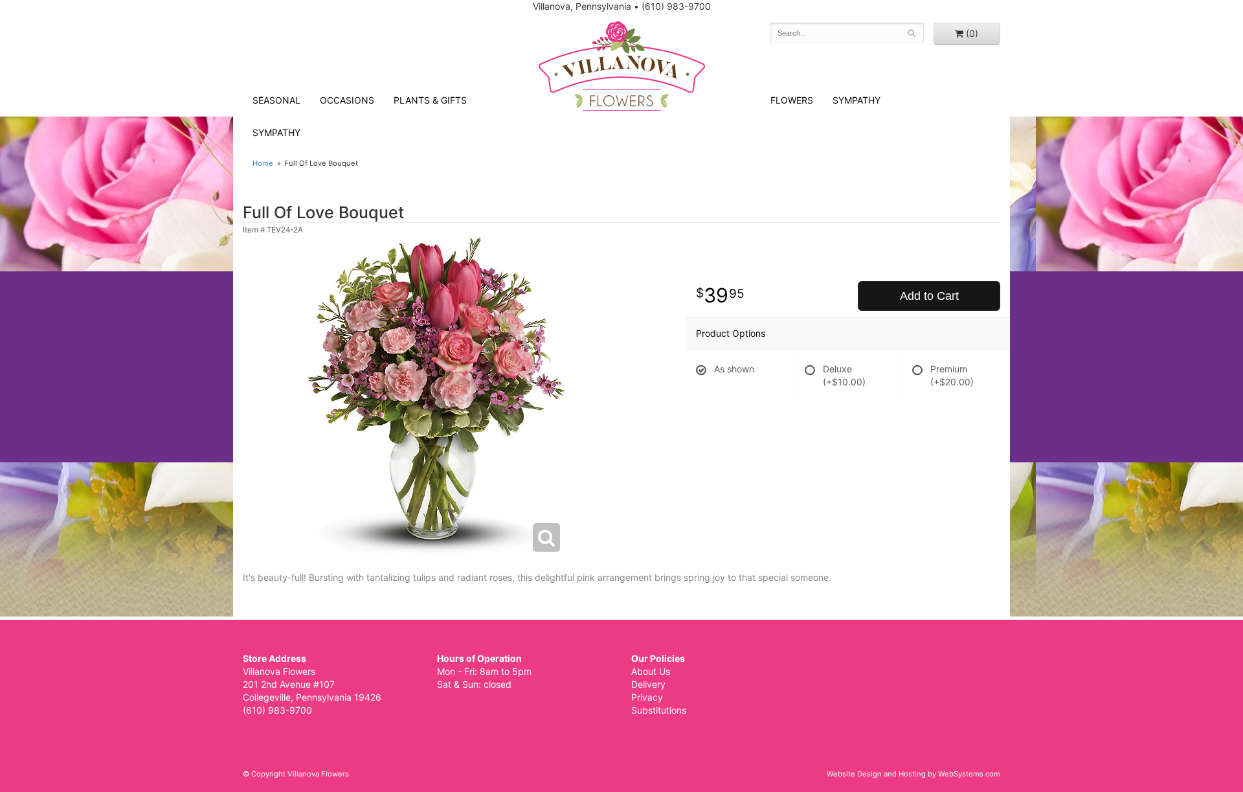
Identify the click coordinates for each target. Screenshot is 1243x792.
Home (262, 163)
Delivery (648, 684)
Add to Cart (929, 295)
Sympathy (276, 132)
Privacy (647, 697)
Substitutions (658, 710)
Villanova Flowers (622, 66)
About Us (650, 671)
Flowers (791, 100)
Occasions (347, 100)
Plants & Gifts (430, 100)
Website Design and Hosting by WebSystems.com (913, 773)
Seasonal (276, 100)
